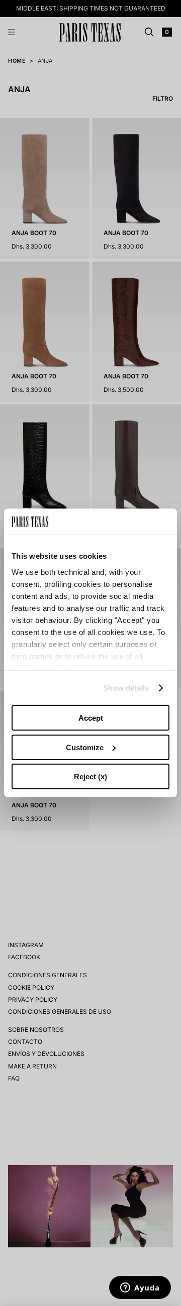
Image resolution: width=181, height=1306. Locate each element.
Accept (90, 718)
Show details (126, 688)
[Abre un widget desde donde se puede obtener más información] (140, 1288)
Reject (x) (90, 776)
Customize (85, 747)
